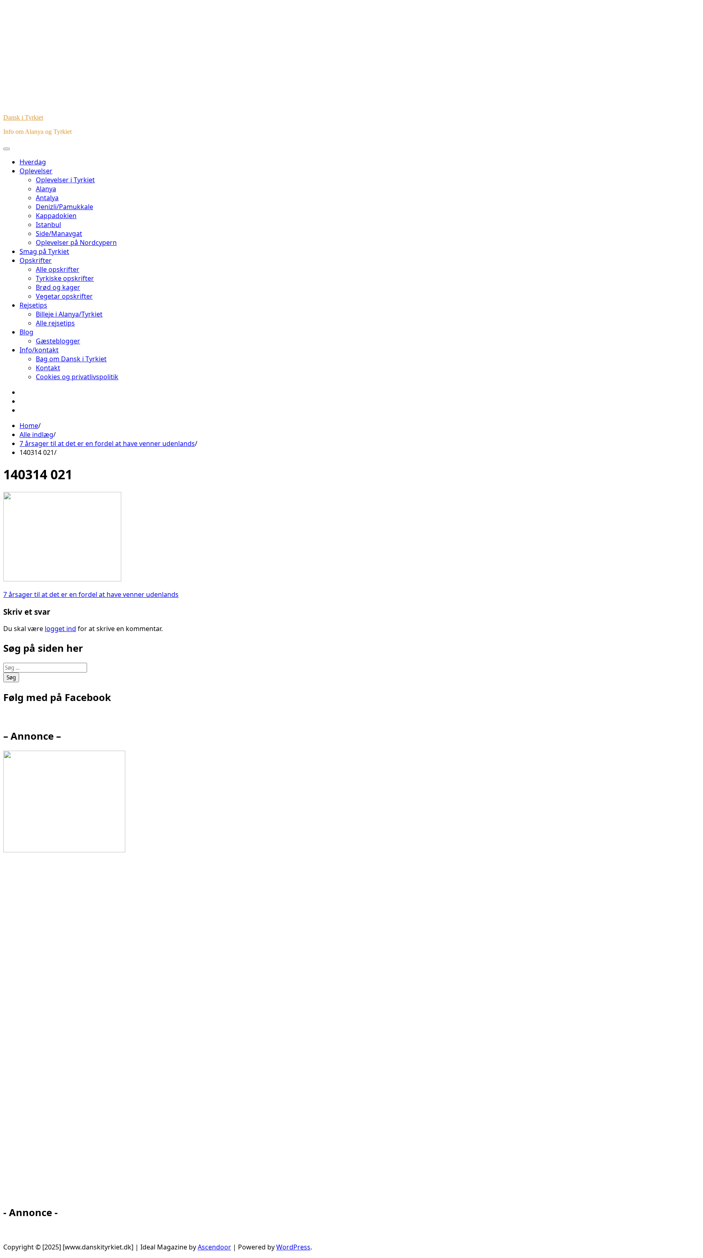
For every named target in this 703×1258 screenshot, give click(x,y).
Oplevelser (36, 170)
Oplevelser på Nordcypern (76, 242)
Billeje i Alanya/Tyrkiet (69, 314)
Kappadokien (56, 215)
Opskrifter (36, 260)
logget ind (60, 628)
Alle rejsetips (55, 323)
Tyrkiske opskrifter (65, 278)
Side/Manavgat (59, 233)
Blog (26, 332)
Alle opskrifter (57, 269)
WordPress (293, 1247)
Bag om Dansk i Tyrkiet (71, 358)
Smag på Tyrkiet (44, 251)
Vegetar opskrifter (64, 296)
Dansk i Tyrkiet (23, 117)
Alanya (46, 188)
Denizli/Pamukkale (64, 206)
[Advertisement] (76, 1032)
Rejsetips (33, 305)
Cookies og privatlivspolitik (77, 376)
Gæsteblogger (58, 340)
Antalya (47, 197)
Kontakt (48, 367)
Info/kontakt (39, 349)
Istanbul (48, 224)
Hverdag (33, 161)
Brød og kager (58, 287)
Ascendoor (214, 1247)
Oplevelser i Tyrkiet (65, 179)
